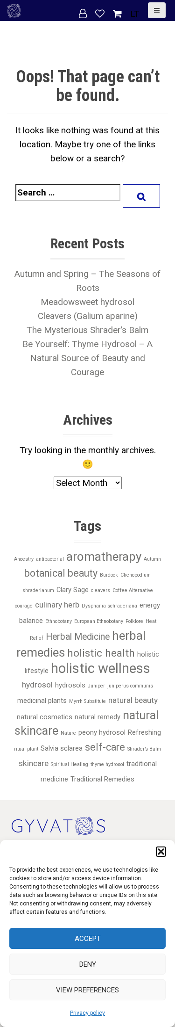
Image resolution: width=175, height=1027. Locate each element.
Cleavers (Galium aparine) (88, 316)
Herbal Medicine (78, 636)
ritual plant (26, 749)
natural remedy (97, 717)
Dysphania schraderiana (109, 606)
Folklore (134, 621)
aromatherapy (103, 557)
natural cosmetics (44, 717)
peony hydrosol (102, 732)
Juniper (96, 686)
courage (24, 606)
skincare (34, 763)
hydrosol (37, 684)
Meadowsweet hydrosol (87, 302)
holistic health (101, 653)
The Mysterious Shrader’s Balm (87, 330)
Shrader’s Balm (144, 749)
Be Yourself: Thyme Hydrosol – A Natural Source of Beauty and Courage (87, 358)
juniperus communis (130, 686)
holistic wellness (100, 668)
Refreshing (144, 732)
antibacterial (50, 559)
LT (135, 13)
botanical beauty (61, 573)
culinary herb (57, 604)
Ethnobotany (58, 621)
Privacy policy (87, 1013)
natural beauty (133, 700)
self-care (105, 747)
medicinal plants (42, 700)
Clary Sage (72, 590)
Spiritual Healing (69, 764)
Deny (87, 964)
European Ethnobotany (98, 621)
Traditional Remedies (102, 779)
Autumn (152, 559)
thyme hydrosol (107, 764)
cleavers (100, 590)
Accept (88, 938)
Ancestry (24, 559)
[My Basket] (118, 13)
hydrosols (70, 685)
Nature (68, 733)
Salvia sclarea (62, 748)
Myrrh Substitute (87, 701)
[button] (161, 851)
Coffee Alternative (132, 590)
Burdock (109, 575)
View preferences (87, 990)
